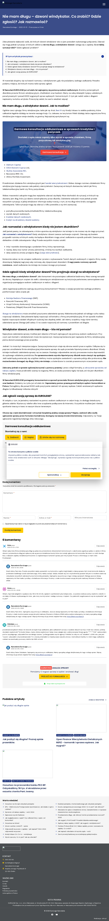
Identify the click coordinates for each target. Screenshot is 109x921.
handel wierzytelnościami (56, 183)
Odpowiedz (100, 546)
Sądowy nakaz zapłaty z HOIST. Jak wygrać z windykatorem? (79, 823)
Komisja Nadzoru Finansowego (19, 298)
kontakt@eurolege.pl (12, 863)
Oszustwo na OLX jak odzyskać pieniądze (19, 804)
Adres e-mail (45, 518)
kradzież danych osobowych (18, 217)
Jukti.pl (104, 918)
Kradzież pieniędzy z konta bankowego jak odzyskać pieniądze (79, 804)
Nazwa (7, 518)
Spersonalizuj (53, 475)
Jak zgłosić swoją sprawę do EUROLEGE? (22, 72)
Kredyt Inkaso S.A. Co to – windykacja (18, 834)
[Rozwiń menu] (103, 4)
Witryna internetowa (84, 517)
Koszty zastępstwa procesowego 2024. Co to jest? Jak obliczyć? (81, 807)
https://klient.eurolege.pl (75, 616)
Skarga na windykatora (13, 313)
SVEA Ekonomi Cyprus (16, 168)
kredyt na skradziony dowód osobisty (22, 220)
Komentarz (9, 493)
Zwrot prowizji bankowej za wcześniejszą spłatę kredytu (77, 834)
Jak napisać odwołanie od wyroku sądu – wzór (74, 831)
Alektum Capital (13, 165)
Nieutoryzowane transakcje (22, 781)
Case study (7, 781)
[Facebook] (52, 914)
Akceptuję (85, 475)
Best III (59, 110)
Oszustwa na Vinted (12, 823)
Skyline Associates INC (16, 171)
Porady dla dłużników (11, 735)
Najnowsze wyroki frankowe (14, 815)
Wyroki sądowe (80, 735)
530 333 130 (9, 860)
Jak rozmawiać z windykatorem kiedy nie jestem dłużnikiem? (29, 64)
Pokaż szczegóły (90, 468)
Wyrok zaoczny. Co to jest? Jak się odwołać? (21, 837)
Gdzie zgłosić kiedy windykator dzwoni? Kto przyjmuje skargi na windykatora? (35, 67)
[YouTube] (57, 914)
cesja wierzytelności (49, 253)
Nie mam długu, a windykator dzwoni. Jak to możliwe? (26, 61)
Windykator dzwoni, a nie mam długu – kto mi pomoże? (28, 69)
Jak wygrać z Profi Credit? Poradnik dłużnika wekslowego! (78, 820)
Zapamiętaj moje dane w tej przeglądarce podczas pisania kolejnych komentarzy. (36, 524)
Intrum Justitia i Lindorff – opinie (16, 826)
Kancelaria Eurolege (10, 27)
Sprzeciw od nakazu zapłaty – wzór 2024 (19, 812)
